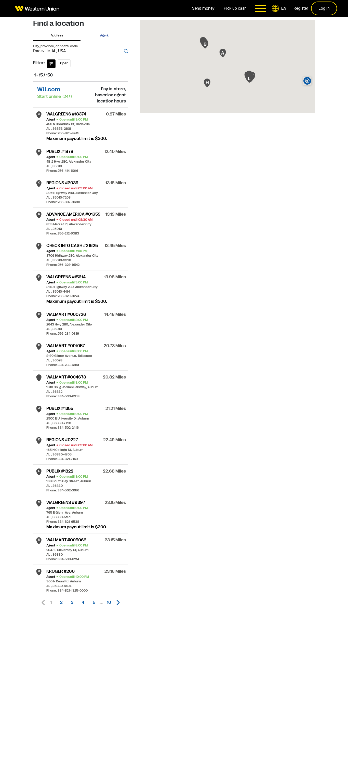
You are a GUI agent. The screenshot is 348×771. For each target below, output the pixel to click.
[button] (280, 8)
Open (64, 63)
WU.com (48, 89)
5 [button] (94, 602)
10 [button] (109, 602)
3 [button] (72, 602)
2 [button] (61, 602)
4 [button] (83, 602)
